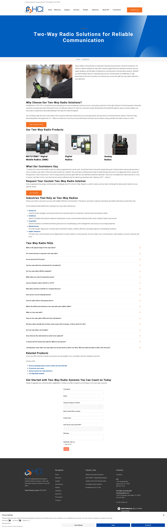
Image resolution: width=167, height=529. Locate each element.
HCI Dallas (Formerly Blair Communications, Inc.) (124, 492)
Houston (37, 2)
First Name (66, 389)
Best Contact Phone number (71, 411)
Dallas (50, 2)
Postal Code (67, 418)
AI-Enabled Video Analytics (94, 484)
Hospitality (32, 221)
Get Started (34, 193)
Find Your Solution (36, 124)
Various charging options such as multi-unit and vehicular (48, 366)
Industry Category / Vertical (71, 402)
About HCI (106, 10)
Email (65, 396)
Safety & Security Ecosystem (95, 474)
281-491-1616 (44, 2)
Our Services (59, 484)
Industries (95, 10)
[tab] (83, 248)
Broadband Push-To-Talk (93, 487)
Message (66, 433)
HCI (117, 479)
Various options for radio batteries (40, 371)
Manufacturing (33, 226)
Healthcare (32, 216)
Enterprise (85, 59)
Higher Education (34, 231)
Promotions (117, 10)
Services (76, 10)
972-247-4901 (56, 2)
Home (50, 10)
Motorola (57, 10)
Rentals (85, 10)
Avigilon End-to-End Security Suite (96, 481)
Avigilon (67, 10)
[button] (83, 248)
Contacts (58, 500)
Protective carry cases (36, 368)
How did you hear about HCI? (72, 424)
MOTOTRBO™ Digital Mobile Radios (96, 478)
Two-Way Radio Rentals (36, 373)
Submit (66, 449)
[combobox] (83, 406)
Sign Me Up (68, 444)
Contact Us (135, 10)
